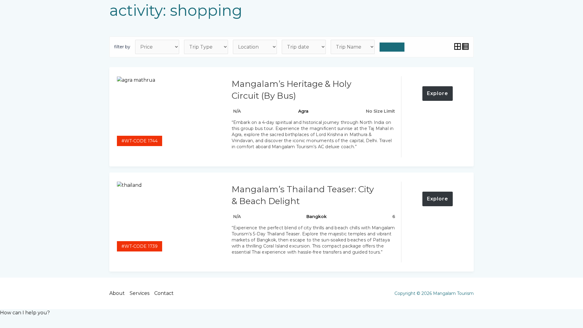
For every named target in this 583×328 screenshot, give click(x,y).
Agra (303, 111)
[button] (25, 313)
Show (392, 47)
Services (139, 293)
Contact (164, 293)
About (117, 293)
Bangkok (316, 216)
